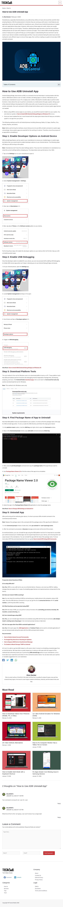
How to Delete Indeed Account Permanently (16, 637)
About (36, 873)
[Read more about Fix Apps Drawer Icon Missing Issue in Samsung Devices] (46, 760)
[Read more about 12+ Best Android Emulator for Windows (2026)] (46, 702)
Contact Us (38, 875)
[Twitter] (7, 660)
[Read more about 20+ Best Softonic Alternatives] (16, 731)
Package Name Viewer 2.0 (13, 471)
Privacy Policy (39, 879)
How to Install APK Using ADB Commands (44, 539)
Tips (5, 890)
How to (9, 8)
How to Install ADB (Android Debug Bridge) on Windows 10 (33, 114)
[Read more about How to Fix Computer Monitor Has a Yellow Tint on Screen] (46, 731)
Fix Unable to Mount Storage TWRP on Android (17, 644)
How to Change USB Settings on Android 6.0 (21, 508)
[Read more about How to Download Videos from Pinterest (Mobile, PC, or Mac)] (16, 702)
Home (4, 8)
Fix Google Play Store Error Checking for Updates (18, 639)
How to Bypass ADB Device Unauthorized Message (18, 642)
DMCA (36, 886)
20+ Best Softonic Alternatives (12, 743)
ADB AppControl (23, 628)
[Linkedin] (12, 660)
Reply (59, 803)
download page (29, 379)
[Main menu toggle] (60, 2)
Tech (5, 893)
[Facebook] (3, 660)
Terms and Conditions (41, 890)
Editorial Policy (39, 877)
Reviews (6, 888)
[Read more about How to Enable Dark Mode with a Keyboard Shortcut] (16, 760)
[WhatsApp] (16, 660)
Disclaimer (38, 888)
